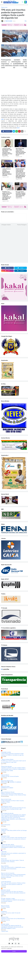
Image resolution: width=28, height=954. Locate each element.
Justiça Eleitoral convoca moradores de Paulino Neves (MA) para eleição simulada (7, 172)
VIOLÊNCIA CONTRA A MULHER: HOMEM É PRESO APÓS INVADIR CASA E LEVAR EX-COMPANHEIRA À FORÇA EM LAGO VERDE (13, 769)
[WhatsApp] (16, 131)
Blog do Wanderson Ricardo (7, 792)
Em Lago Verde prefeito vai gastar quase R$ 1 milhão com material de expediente (20, 194)
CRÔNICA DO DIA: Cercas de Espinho (10, 776)
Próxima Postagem (21, 224)
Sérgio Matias (4, 829)
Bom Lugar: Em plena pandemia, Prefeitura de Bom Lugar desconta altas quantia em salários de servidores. (13, 884)
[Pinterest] (19, 131)
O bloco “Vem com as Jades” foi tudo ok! (10, 912)
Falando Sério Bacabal (6, 766)
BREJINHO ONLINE (5, 890)
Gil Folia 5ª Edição (5, 907)
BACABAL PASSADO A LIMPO (8, 898)
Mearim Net (4, 858)
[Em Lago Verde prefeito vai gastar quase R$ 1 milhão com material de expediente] (21, 186)
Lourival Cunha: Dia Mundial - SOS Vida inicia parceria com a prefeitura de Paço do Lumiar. (7, 152)
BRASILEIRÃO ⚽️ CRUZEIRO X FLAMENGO (11, 782)
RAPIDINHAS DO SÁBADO (7, 787)
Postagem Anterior (6, 224)
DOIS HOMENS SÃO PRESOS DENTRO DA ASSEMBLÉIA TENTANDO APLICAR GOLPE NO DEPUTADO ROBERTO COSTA (12, 927)
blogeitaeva (4, 911)
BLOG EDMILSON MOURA (7, 813)
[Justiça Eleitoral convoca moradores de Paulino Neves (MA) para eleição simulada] (7, 163)
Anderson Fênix (4, 917)
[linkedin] (19, 943)
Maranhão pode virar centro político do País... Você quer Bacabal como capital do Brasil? (21, 152)
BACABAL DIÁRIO (5, 924)
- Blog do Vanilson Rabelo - (7, 759)
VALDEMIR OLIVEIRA (6, 752)
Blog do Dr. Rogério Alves (7, 780)
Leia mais (9, 948)
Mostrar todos (5, 931)
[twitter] (12, 943)
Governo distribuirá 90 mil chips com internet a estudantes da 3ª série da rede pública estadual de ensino (13, 893)
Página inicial (4, 7)
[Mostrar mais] (25, 131)
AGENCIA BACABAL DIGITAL (7, 844)
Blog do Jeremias (5, 905)
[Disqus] (14, 243)
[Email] (22, 131)
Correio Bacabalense (6, 881)
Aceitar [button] (14, 951)
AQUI (18, 127)
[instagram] (15, 943)
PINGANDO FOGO (5, 836)
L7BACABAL (4, 851)
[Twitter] (14, 131)
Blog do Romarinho (5, 824)
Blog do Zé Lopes (5, 786)
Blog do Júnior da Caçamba (7, 873)
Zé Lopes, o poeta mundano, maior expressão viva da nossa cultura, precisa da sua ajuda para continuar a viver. (13, 839)
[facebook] (9, 943)
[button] (1, 2)
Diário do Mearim (5, 775)
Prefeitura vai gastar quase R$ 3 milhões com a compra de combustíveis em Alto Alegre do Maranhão (7, 195)
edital (2, 119)
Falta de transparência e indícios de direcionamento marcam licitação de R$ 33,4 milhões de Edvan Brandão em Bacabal (13, 876)
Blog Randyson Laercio (6, 806)
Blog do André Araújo (6, 799)
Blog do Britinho (5, 866)
